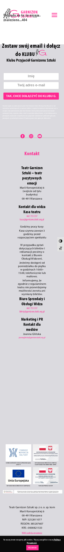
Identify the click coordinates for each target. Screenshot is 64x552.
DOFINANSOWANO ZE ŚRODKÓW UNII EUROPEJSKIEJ (18, 486)
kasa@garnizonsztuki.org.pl (32, 219)
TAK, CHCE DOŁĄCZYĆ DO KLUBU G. (31, 96)
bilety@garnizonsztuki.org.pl (32, 311)
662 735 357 (32, 216)
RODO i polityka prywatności (32, 532)
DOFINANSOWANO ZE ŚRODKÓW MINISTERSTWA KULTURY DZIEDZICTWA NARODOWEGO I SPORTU (45, 463)
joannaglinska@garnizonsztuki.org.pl (32, 337)
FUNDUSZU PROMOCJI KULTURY (46, 486)
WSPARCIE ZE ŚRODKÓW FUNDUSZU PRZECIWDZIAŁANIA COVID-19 (18, 463)
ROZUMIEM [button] (32, 547)
